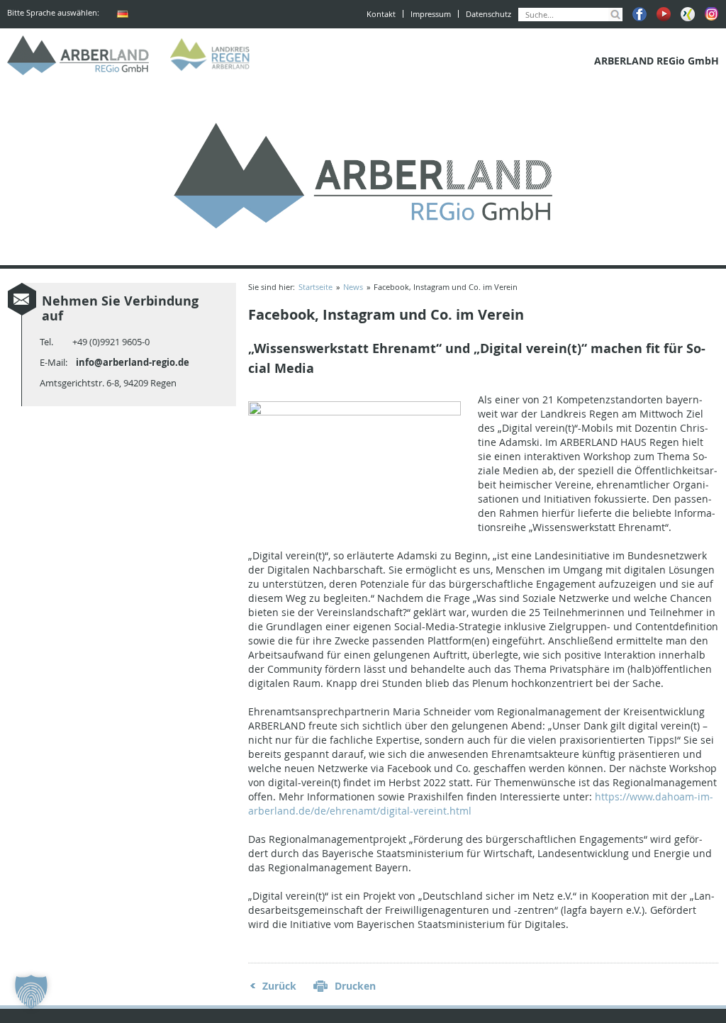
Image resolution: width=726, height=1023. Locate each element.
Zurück (279, 986)
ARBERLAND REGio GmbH (78, 55)
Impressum (431, 14)
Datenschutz (488, 14)
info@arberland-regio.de (132, 362)
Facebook (639, 14)
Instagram (712, 14)
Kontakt (381, 14)
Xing (688, 14)
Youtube (664, 14)
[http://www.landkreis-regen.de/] (212, 55)
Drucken (355, 986)
